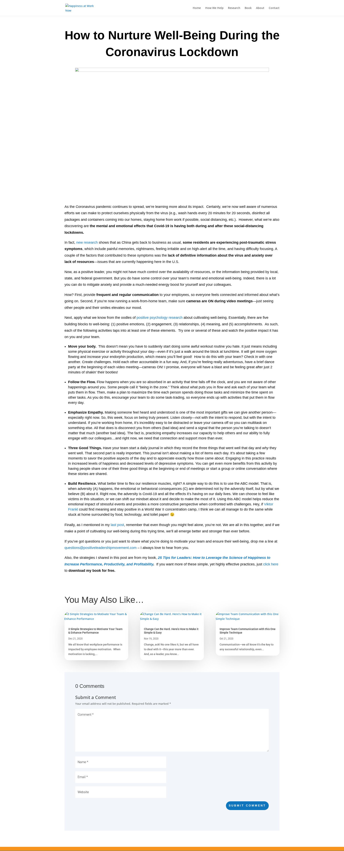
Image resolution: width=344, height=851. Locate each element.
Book (248, 8)
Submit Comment (247, 805)
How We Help (214, 8)
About (260, 8)
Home (197, 8)
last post (117, 525)
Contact (274, 8)
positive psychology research (160, 318)
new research (87, 242)
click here (270, 564)
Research (234, 8)
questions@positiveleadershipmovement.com (100, 548)
